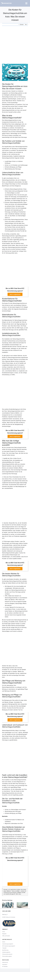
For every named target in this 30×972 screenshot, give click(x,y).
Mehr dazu (18, 894)
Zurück (22, 24)
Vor (26, 24)
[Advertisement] (15, 45)
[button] (3, 905)
